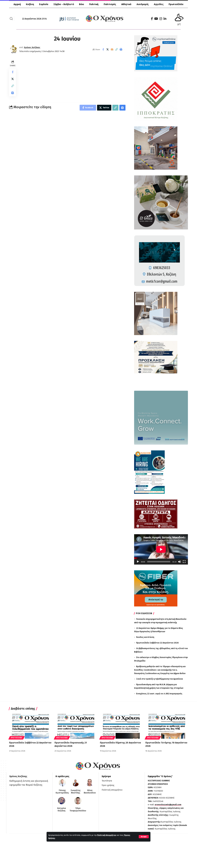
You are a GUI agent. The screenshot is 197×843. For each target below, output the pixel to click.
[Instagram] (161, 18)
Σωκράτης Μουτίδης (75, 791)
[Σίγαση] (179, 561)
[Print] (121, 49)
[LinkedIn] (165, 18)
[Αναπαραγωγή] (137, 561)
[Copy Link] (117, 49)
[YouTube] (156, 18)
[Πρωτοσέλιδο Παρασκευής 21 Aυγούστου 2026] (76, 726)
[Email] (112, 49)
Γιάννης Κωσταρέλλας (62, 791)
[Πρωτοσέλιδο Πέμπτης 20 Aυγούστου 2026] (121, 726)
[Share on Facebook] (103, 49)
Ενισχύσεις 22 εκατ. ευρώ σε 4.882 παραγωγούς (159, 693)
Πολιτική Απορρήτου (106, 835)
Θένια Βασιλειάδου (90, 791)
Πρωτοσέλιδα (16, 738)
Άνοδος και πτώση (145, 637)
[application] (161, 549)
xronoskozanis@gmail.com (168, 804)
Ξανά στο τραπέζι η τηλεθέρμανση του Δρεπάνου (159, 679)
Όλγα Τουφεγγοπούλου (78, 809)
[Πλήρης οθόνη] (184, 561)
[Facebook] (152, 18)
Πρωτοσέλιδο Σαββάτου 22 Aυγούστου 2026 (157, 643)
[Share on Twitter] (108, 49)
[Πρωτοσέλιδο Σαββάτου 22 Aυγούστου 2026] (30, 726)
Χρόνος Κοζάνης (32, 47)
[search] (11, 18)
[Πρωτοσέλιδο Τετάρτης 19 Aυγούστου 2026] (166, 726)
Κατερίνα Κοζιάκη (61, 809)
